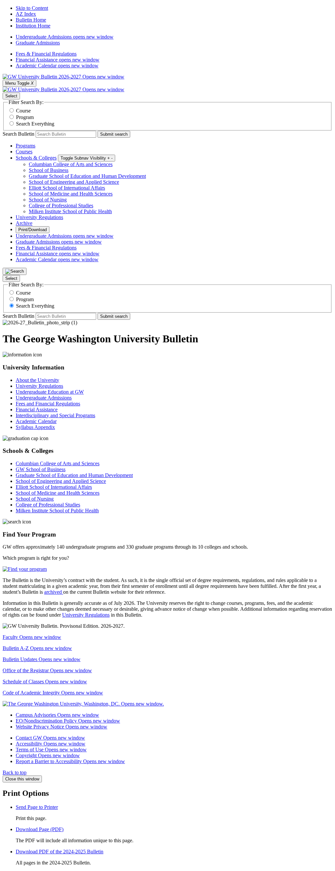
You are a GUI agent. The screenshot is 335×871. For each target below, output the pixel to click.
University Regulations (39, 217)
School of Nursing (48, 199)
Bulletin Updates (41, 659)
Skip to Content (32, 8)
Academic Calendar (57, 65)
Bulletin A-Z (37, 648)
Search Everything (35, 124)
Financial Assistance (57, 59)
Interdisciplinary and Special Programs (55, 415)
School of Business (48, 170)
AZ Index (26, 14)
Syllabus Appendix (35, 427)
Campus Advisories (57, 715)
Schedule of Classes (45, 681)
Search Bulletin (18, 134)
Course (23, 110)
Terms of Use (51, 749)
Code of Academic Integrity (53, 692)
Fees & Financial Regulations (46, 54)
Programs (25, 145)
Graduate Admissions (38, 42)
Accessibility (50, 743)
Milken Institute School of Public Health (70, 211)
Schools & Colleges (36, 158)
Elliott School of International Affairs (67, 188)
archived (53, 592)
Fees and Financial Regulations (48, 403)
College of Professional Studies (61, 205)
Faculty (32, 637)
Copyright (48, 755)
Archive (24, 223)
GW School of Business (40, 469)
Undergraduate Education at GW (50, 392)
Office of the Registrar (47, 670)
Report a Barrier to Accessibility (70, 761)
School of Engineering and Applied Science (74, 182)
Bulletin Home (31, 20)
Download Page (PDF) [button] (39, 829)
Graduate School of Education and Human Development (87, 176)
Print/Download (32, 229)
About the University (37, 380)
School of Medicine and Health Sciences (71, 193)
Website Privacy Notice (61, 726)
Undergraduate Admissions (65, 37)
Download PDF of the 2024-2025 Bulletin (59, 851)
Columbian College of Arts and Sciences (71, 164)
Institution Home (33, 25)
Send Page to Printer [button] (37, 807)
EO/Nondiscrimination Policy (68, 721)
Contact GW (50, 738)
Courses (24, 151)
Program (25, 117)
